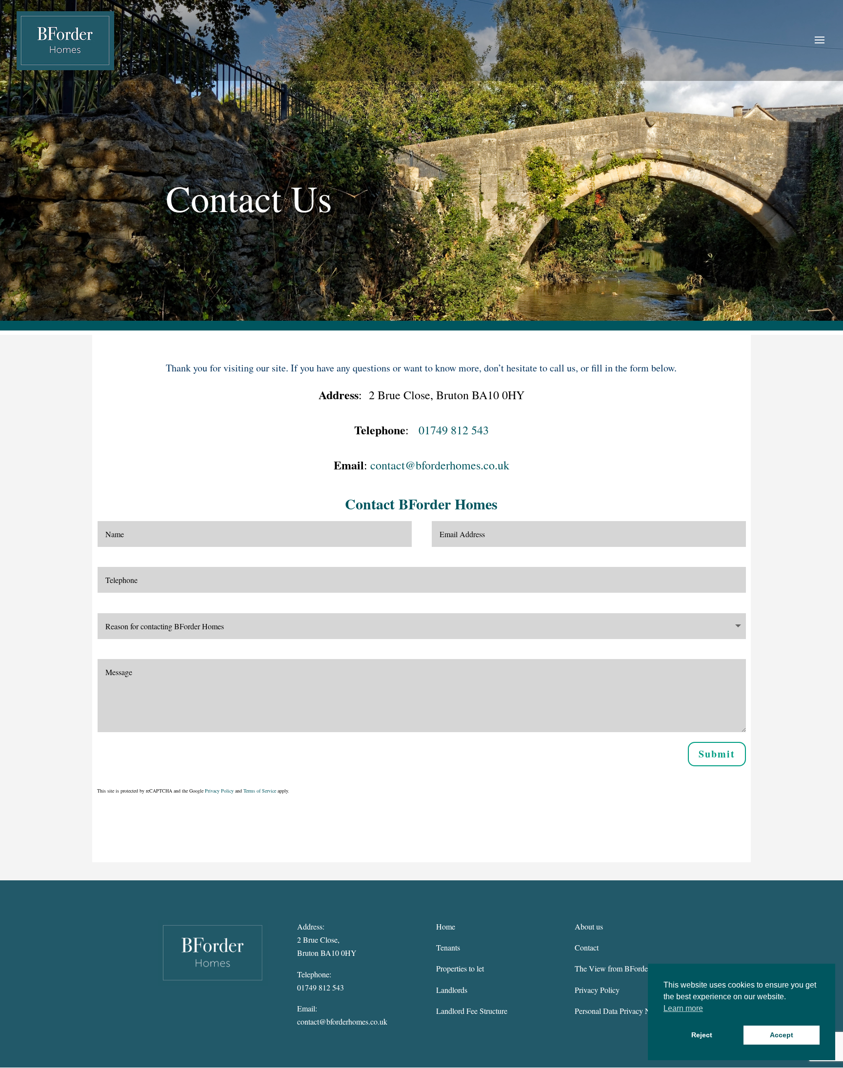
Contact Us (249, 198)
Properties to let (460, 968)
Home (445, 926)
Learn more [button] (683, 1008)
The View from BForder (612, 968)
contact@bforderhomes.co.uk (439, 465)
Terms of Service (259, 790)
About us (589, 926)
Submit (717, 754)
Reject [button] (701, 1035)
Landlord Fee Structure (471, 1011)
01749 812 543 (454, 430)
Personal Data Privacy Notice (620, 1011)
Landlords (451, 990)
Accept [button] (781, 1035)
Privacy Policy (219, 790)
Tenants (448, 947)
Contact (587, 947)
